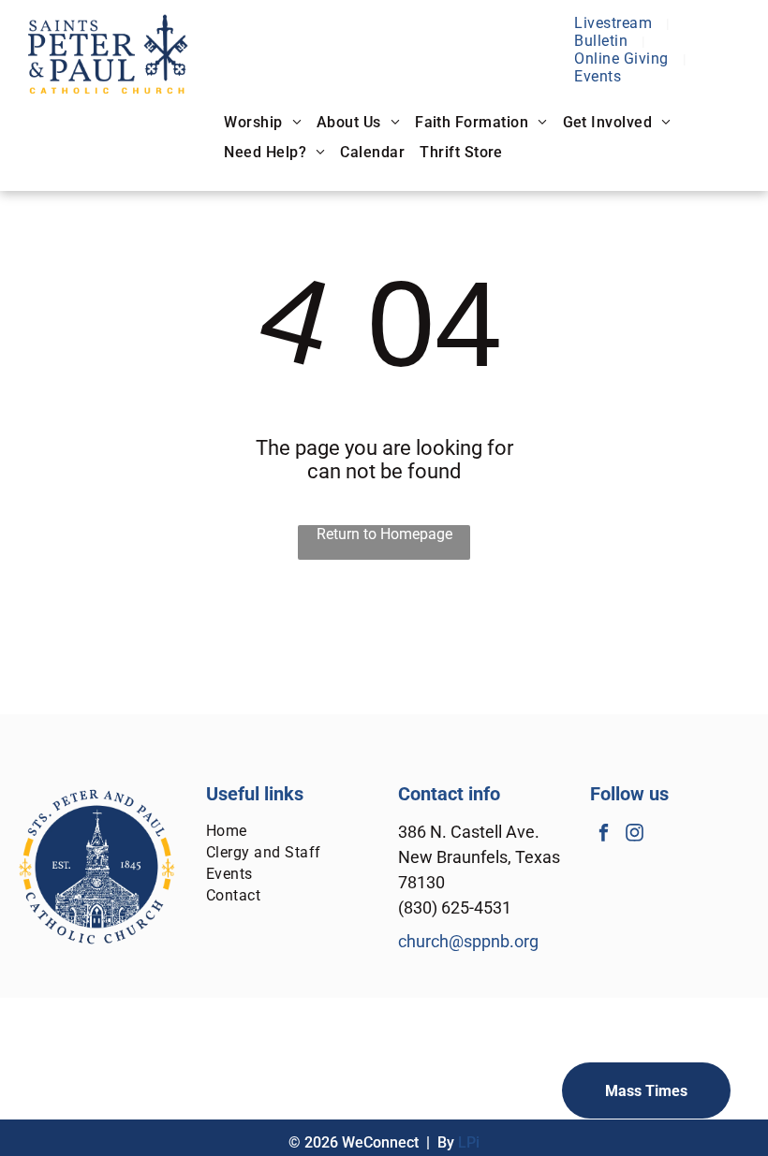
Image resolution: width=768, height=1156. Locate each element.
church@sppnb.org (468, 941)
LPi (469, 1142)
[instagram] (634, 835)
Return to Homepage (384, 534)
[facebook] (603, 835)
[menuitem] (615, 23)
